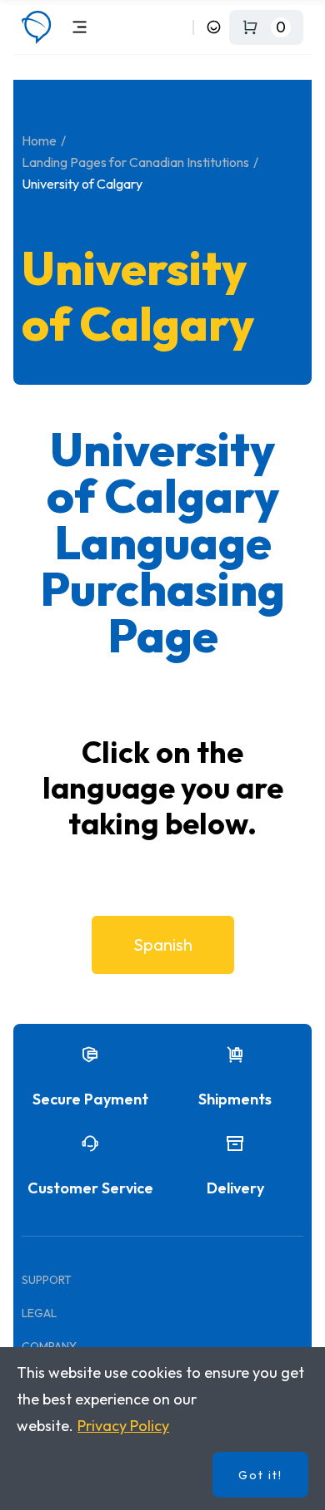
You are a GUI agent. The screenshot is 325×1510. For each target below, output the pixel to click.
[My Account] (214, 27)
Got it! (260, 1475)
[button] (163, 945)
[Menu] (79, 27)
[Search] (177, 27)
